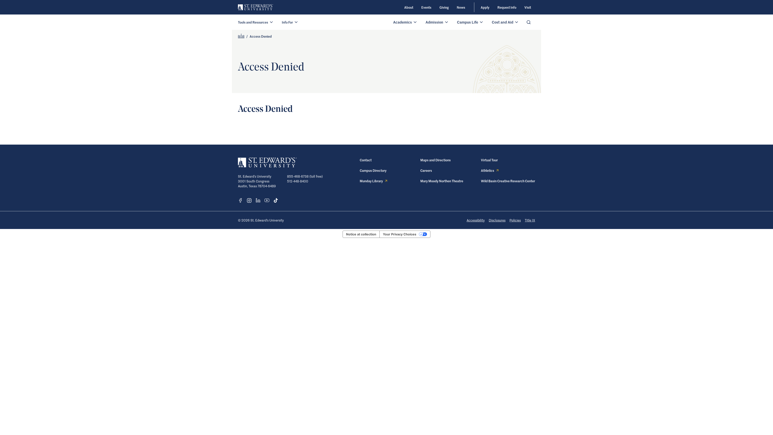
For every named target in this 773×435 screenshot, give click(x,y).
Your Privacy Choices (399, 234)
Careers (426, 170)
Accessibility (476, 220)
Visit (527, 7)
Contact (366, 160)
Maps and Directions (435, 160)
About (408, 7)
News (461, 7)
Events (426, 7)
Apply (485, 7)
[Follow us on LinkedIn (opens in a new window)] (258, 200)
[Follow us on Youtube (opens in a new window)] (267, 200)
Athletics (487, 170)
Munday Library (371, 181)
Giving (444, 7)
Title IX (530, 220)
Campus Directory (373, 170)
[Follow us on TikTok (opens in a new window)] (275, 200)
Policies (515, 220)
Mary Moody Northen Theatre (441, 181)
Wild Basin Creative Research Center (508, 181)
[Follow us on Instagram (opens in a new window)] (249, 200)
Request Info (506, 7)
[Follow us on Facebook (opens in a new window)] (240, 200)
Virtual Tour (489, 160)
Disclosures (497, 220)
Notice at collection (361, 234)
